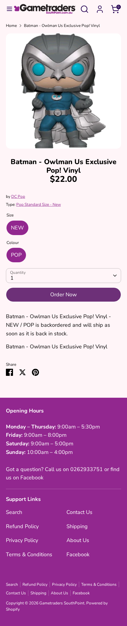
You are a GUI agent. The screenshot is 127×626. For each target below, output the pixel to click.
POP (16, 254)
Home (11, 25)
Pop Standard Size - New (38, 204)
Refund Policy (22, 526)
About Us (77, 540)
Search (14, 512)
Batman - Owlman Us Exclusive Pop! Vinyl (62, 25)
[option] (63, 91)
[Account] (100, 7)
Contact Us (79, 512)
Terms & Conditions (29, 554)
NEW (17, 227)
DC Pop (18, 196)
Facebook (77, 554)
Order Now (63, 294)
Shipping (77, 526)
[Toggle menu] (7, 9)
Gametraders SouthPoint (61, 603)
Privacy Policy (22, 540)
